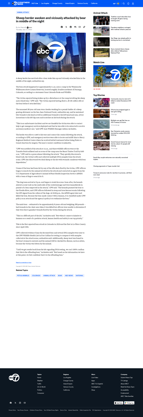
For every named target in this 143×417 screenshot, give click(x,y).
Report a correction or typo (23, 262)
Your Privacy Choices (22, 410)
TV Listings (124, 380)
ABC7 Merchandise (127, 396)
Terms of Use (63, 410)
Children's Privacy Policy (36, 410)
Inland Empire (69, 3)
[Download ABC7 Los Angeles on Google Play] (129, 402)
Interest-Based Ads (73, 410)
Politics (39, 390)
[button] (9, 3)
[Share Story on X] (66, 27)
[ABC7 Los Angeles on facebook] (11, 403)
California (94, 3)
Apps (93, 380)
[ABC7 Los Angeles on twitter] (15, 403)
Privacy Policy (12, 410)
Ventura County (82, 3)
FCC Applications (96, 410)
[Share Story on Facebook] (61, 27)
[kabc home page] (14, 377)
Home (39, 377)
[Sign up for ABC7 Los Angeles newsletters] (25, 403)
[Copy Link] (84, 27)
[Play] (112, 76)
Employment (125, 393)
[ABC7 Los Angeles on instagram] (20, 403)
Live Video (94, 377)
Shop (93, 390)
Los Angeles (45, 3)
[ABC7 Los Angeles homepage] (21, 3)
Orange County (57, 3)
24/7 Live (35, 3)
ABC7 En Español (97, 384)
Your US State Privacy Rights (51, 410)
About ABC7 (125, 384)
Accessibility (125, 390)
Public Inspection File (85, 410)
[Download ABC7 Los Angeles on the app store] (118, 402)
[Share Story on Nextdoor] (75, 27)
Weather (40, 380)
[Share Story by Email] (79, 27)
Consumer (40, 393)
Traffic (39, 384)
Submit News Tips (126, 377)
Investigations (95, 387)
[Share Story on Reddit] (70, 27)
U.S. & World (41, 387)
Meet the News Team (127, 387)
